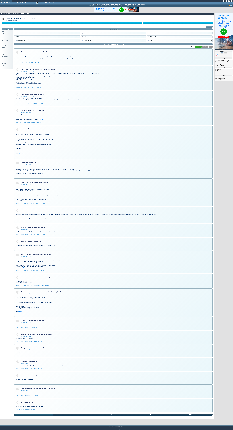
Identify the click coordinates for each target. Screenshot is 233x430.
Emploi (43, 0)
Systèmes (57, 2)
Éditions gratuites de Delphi (220, 78)
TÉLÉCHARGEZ (135, 5)
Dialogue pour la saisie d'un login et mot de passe (36, 334)
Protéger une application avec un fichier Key (35, 348)
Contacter (110, 426)
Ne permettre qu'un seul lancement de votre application (38, 388)
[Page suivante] (150, 415)
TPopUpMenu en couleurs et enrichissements (35, 182)
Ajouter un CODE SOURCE (177, 23)
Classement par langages (7, 13)
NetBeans (112, 4)
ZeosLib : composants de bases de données (34, 52)
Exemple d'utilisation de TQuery (31, 241)
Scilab (120, 4)
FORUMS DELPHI (100, 5)
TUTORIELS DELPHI (112, 5)
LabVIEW (107, 4)
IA (20, 2)
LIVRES (117, 5)
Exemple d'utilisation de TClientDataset (33, 227)
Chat (33, 0)
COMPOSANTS (122, 5)
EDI (37, 2)
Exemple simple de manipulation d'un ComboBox (36, 375)
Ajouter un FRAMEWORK (107, 23)
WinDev (129, 4)
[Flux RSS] (229, 5)
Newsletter (38, 0)
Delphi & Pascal (16, 13)
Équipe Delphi (218, 73)
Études (47, 0)
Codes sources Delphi (219, 79)
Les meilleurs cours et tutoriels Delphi (222, 61)
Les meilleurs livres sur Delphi (220, 65)
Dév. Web (33, 2)
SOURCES (127, 5)
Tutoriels (21, 0)
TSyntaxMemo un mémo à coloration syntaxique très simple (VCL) (41, 292)
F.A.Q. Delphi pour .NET (220, 64)
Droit (52, 0)
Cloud (18, 2)
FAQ (26, 0)
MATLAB (116, 4)
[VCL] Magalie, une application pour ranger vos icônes (38, 69)
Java (30, 2)
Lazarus (139, 4)
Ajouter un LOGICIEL (36, 23)
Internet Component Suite (29, 210)
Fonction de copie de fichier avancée (32, 320)
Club (55, 0)
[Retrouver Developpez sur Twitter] (230, 5)
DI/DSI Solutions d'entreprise (11, 2)
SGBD (46, 2)
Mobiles (53, 2)
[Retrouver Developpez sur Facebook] (231, 5)
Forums (16, 0)
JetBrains (103, 4)
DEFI (131, 5)
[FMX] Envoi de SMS (27, 402)
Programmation (41, 2)
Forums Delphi (218, 69)
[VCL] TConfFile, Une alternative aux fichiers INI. (36, 254)
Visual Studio (124, 4)
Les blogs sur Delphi (219, 70)
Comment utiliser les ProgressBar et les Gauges (36, 277)
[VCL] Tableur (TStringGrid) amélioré (32, 94)
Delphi (96, 4)
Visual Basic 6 (134, 4)
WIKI (139, 5)
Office (49, 2)
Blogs (29, 0)
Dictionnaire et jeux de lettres (30, 361)
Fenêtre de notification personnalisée (32, 110)
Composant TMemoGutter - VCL (31, 162)
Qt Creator (143, 4)
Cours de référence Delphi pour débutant (222, 60)
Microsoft (26, 2)
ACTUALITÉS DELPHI (92, 5)
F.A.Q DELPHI (106, 5)
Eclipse (100, 4)
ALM (23, 2)
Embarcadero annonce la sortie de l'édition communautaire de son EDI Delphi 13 (225, 55)
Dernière (190, 414)
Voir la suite (30, 84)
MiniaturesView (25, 129)
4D (93, 4)
